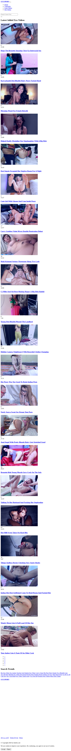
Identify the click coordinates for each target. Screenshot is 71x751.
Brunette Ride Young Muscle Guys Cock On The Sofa (21, 472)
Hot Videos (7, 9)
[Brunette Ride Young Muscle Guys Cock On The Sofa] (19, 465)
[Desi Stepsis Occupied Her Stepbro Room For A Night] (19, 164)
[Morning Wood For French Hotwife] (19, 104)
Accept (3, 749)
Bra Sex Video (5, 673)
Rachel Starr (30, 674)
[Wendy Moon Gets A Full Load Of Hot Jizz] (19, 616)
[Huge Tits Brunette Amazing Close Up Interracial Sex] (19, 43)
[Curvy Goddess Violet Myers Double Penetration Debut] (19, 224)
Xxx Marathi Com (62, 673)
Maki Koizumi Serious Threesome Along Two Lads (20, 261)
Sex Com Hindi (11, 676)
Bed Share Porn (57, 674)
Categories (7, 6)
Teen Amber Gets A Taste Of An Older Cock (17, 653)
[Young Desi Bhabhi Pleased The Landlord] (19, 315)
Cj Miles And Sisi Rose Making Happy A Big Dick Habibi (22, 292)
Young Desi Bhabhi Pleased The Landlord (17, 322)
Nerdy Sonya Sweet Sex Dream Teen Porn (17, 412)
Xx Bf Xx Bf (66, 674)
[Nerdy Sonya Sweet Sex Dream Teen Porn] (19, 405)
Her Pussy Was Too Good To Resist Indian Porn (19, 382)
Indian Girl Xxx (48, 674)
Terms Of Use (14, 738)
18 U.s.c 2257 (5, 738)
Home (6, 4)
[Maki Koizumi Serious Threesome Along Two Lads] (19, 254)
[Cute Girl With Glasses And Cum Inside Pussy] (19, 194)
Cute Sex (3, 676)
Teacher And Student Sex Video (26, 673)
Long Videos (8, 8)
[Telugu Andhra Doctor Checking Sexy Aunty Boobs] (19, 556)
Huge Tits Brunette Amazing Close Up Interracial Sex (21, 51)
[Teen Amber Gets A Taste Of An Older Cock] (19, 646)
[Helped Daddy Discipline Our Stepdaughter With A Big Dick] (19, 134)
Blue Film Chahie (55, 676)
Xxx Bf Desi (4, 674)
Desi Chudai (52, 673)
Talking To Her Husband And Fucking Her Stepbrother (22, 502)
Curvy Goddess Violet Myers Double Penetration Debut (22, 231)
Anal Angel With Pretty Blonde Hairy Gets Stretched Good (23, 442)
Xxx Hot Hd (34, 676)
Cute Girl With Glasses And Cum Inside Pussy (18, 201)
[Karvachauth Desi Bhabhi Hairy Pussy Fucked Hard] (19, 74)
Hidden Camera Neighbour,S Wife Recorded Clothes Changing (25, 352)
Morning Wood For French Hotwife (14, 111)
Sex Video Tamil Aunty (23, 676)
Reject (9, 749)
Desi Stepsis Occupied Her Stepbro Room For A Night (21, 171)
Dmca (21, 738)
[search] (1, 16)
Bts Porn (46, 673)
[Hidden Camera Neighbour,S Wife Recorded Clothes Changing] (19, 345)
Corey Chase (39, 673)
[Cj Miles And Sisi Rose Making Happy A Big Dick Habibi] (19, 284)
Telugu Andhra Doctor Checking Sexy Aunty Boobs (20, 563)
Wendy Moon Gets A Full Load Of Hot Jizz (17, 623)
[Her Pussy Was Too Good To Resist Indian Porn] (19, 375)
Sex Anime (13, 673)
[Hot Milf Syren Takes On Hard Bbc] (19, 525)
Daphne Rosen (38, 674)
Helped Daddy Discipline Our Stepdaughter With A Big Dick (24, 141)
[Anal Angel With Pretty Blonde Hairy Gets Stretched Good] (19, 435)
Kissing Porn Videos (44, 676)
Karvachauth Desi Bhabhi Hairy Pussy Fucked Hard (21, 81)
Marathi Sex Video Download (17, 674)
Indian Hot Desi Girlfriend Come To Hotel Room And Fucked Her (26, 593)
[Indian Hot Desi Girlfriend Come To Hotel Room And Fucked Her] (19, 586)
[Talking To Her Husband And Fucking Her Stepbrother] (19, 495)
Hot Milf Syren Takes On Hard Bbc (14, 533)
